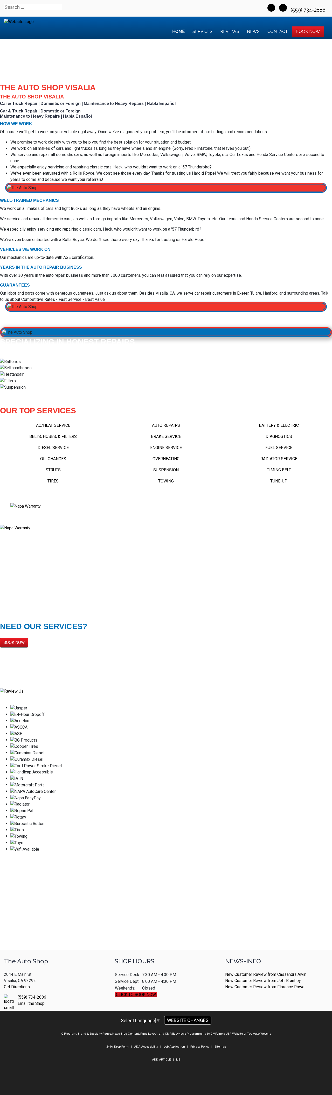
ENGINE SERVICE (166, 447)
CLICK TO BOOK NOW (136, 994)
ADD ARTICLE (161, 1059)
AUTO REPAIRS (166, 425)
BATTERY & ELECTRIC (279, 425)
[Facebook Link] (271, 8)
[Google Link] (283, 8)
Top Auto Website (259, 1033)
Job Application (174, 1046)
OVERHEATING (166, 458)
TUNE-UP (278, 481)
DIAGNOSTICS (279, 436)
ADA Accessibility (146, 1046)
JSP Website (234, 1033)
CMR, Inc (217, 1033)
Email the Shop (31, 1003)
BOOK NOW (14, 642)
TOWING (166, 481)
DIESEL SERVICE (53, 447)
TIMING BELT (279, 469)
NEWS (253, 31)
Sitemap (220, 1046)
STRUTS (53, 469)
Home (178, 31)
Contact (277, 31)
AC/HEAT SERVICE (53, 425)
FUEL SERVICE (278, 447)
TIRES (53, 481)
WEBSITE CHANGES (188, 1020)
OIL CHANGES (53, 458)
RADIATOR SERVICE (278, 458)
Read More (15, 594)
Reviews (229, 31)
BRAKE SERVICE (166, 436)
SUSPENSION (166, 469)
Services (202, 31)
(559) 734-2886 (309, 10)
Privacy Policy (199, 1046)
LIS (178, 1059)
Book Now (308, 31)
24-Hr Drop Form (117, 1046)
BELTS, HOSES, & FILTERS (53, 436)
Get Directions (17, 986)
